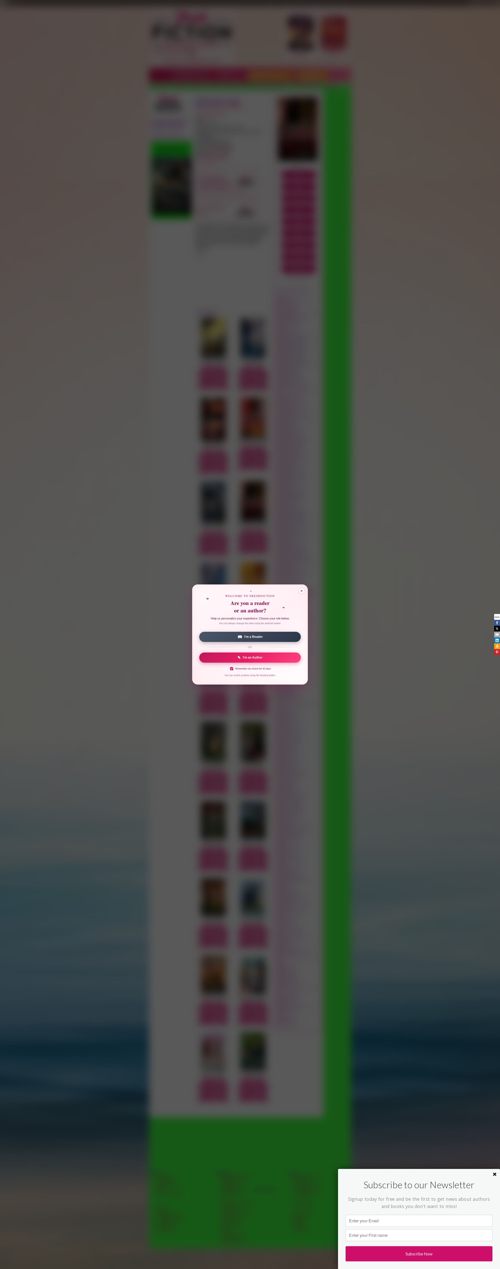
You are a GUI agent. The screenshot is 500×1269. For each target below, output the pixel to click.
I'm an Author (250, 657)
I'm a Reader (250, 637)
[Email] (497, 634)
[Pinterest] (497, 652)
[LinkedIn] (497, 640)
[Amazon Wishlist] (497, 646)
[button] (419, 1184)
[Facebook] (497, 623)
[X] (497, 629)
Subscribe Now (419, 1253)
